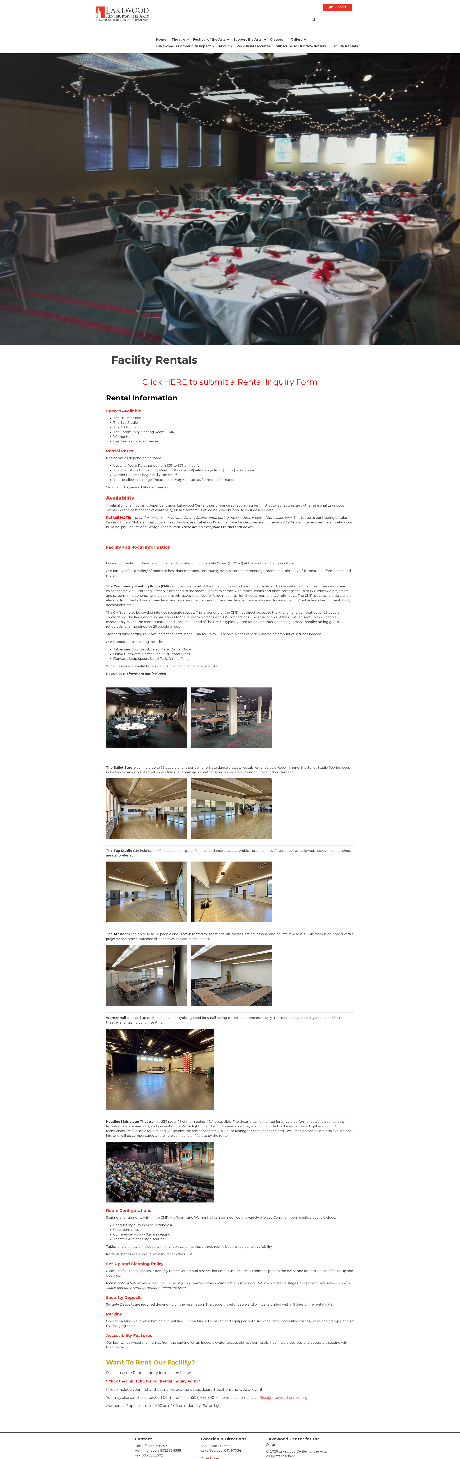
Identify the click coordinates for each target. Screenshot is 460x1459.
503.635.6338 (170, 1451)
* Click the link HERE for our (132, 1381)
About (223, 46)
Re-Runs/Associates (254, 46)
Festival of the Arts (209, 39)
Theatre (178, 39)
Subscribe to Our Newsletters (301, 46)
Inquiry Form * (186, 1381)
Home (161, 39)
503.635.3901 (163, 1446)
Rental (166, 1381)
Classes (276, 39)
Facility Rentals (345, 46)
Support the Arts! (248, 39)
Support (339, 7)
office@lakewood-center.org (282, 1397)
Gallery (297, 39)
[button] (314, 19)
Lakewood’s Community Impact (183, 46)
